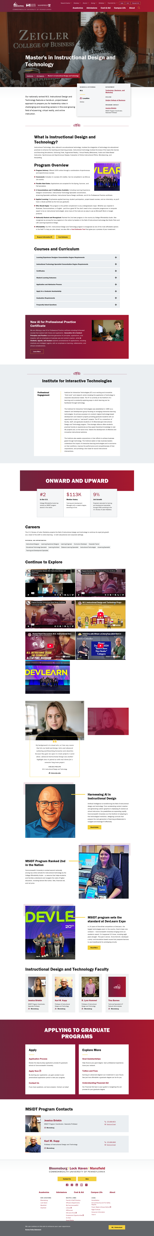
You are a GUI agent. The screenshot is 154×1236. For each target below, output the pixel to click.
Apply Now (34, 1071)
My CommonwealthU (72, 1205)
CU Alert (68, 1218)
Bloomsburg (44, 1200)
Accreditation (95, 1200)
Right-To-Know (96, 1209)
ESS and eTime (70, 1213)
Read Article (94, 827)
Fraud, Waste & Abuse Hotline (100, 1207)
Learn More (37, 351)
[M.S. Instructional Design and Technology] (47, 677)
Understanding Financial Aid (95, 1083)
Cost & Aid (106, 8)
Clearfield (43, 1208)
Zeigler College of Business (115, 100)
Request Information (43, 237)
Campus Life (120, 8)
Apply (122, 3)
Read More (94, 948)
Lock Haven (43, 1203)
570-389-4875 (111, 1121)
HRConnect (69, 1210)
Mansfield (43, 1205)
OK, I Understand (116, 1227)
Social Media (70, 1220)
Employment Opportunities (74, 1215)
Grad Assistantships (91, 1058)
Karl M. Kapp (61, 1000)
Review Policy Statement (33, 1229)
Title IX (94, 1214)
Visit (128, 3)
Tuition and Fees (90, 1071)
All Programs (40, 76)
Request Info (135, 3)
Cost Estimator (63, 237)
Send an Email (111, 1124)
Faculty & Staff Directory (73, 1200)
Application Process (38, 1058)
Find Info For (111, 3)
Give (87, 1179)
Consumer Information (98, 1212)
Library (68, 1208)
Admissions (92, 8)
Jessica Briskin (111, 108)
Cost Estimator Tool (78, 229)
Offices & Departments (73, 1203)
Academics (78, 8)
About (132, 8)
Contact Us (34, 1083)
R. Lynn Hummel (89, 1000)
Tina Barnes (113, 1000)
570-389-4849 (111, 1142)
